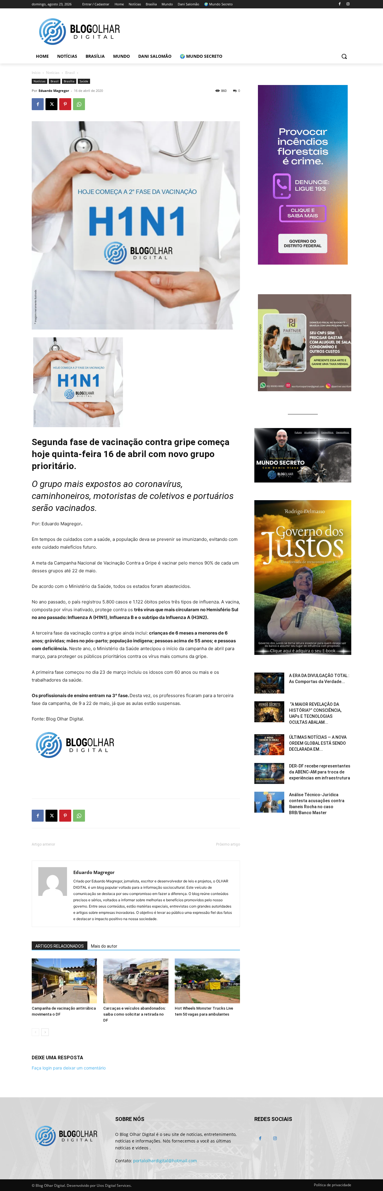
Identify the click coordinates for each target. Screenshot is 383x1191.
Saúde (84, 81)
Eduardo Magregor (54, 90)
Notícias (53, 72)
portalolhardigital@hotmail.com (165, 1160)
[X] (51, 104)
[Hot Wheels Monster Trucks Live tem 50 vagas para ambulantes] (207, 980)
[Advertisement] (136, 779)
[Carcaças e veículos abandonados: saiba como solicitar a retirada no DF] (135, 980)
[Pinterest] (65, 104)
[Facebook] (339, 4)
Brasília (69, 81)
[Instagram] (347, 4)
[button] (344, 56)
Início (36, 72)
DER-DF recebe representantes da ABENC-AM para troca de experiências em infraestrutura (319, 772)
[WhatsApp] (79, 104)
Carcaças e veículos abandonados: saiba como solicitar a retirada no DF (134, 1014)
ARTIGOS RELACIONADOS (59, 946)
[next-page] (45, 1032)
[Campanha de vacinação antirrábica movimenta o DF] (64, 980)
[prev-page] (35, 1032)
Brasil (70, 72)
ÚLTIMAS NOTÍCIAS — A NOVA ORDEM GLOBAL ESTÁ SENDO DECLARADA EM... (317, 743)
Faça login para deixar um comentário (69, 1067)
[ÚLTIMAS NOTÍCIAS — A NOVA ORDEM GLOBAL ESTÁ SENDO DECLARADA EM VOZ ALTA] (269, 744)
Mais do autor (104, 946)
